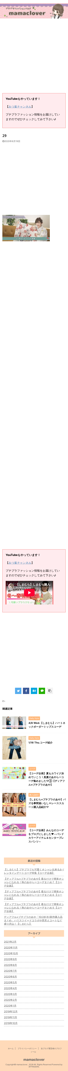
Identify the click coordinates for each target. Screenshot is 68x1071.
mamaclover (34, 1059)
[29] (34, 691)
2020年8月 (10, 965)
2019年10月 (11, 1023)
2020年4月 (10, 988)
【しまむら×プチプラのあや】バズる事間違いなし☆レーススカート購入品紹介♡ (47, 803)
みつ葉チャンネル (20, 106)
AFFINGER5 (34, 1067)
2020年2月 (10, 999)
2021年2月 (10, 941)
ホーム (11, 1048)
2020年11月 (11, 947)
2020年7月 (10, 970)
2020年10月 (11, 953)
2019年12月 (11, 1011)
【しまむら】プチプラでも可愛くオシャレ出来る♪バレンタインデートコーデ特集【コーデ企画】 (34, 871)
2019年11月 (10, 1017)
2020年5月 (10, 982)
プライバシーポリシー (27, 1048)
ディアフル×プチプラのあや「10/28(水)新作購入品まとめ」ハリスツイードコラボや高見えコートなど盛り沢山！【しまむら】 (33, 920)
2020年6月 (10, 976)
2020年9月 (10, 959)
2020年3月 (10, 994)
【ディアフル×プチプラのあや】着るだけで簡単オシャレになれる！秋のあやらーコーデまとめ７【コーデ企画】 (34, 882)
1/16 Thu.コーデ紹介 (40, 742)
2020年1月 (10, 1005)
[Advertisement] (34, 56)
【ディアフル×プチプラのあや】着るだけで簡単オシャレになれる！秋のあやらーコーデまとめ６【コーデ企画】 (34, 895)
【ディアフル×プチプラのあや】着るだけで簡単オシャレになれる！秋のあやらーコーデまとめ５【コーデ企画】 (34, 908)
